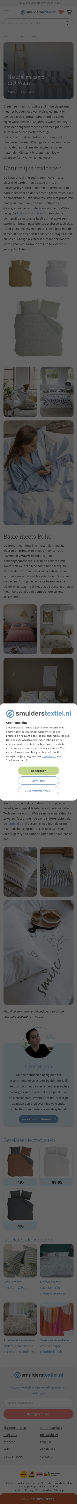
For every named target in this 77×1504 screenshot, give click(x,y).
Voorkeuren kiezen (38, 790)
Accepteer (38, 770)
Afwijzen (38, 780)
